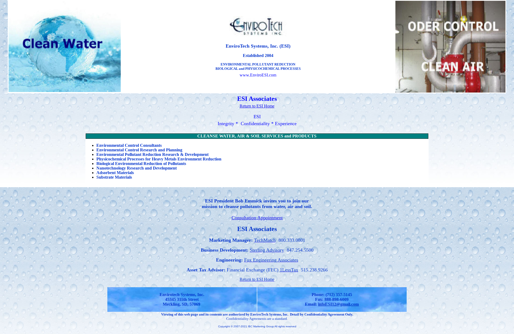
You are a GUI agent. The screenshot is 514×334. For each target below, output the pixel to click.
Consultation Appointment (257, 217)
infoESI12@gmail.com (338, 304)
